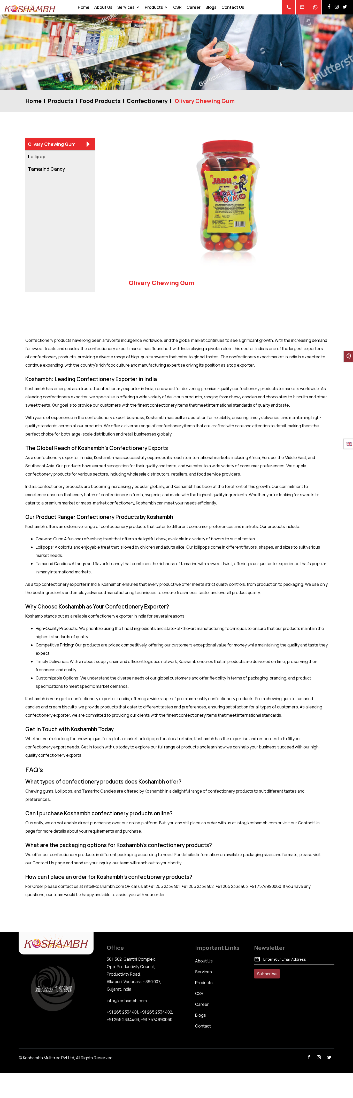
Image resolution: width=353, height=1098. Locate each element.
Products (154, 7)
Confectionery (147, 101)
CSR (177, 7)
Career (194, 7)
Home (83, 7)
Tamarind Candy (46, 169)
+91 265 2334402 (156, 1012)
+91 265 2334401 (122, 1012)
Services (126, 7)
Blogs (211, 7)
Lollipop (36, 156)
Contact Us (232, 7)
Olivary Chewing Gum (51, 144)
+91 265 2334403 (123, 1019)
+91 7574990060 (156, 1019)
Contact (203, 1026)
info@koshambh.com (127, 1001)
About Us (103, 7)
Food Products (100, 101)
